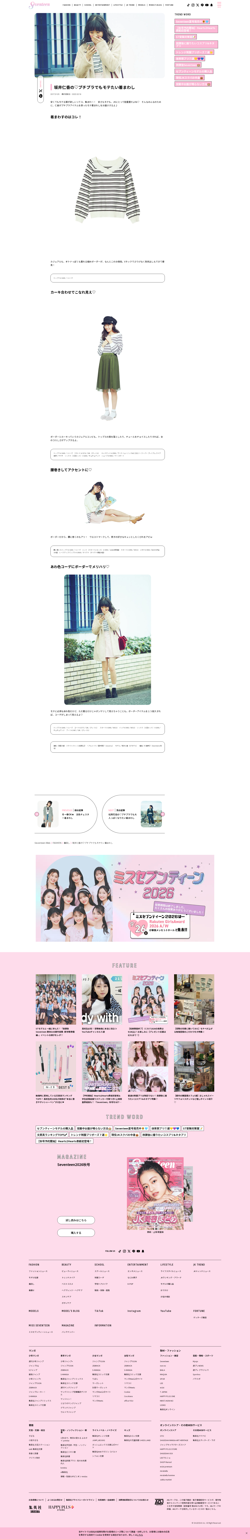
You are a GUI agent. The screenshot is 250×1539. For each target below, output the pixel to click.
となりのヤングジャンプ (71, 1403)
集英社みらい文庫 (131, 1435)
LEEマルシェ (165, 1457)
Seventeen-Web (42, 843)
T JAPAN (163, 1391)
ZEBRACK (33, 1387)
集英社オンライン (167, 1409)
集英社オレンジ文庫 (100, 1435)
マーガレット (98, 1383)
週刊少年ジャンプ (36, 1361)
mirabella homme (167, 1475)
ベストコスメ (67, 1283)
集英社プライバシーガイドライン (80, 1499)
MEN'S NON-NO (166, 1400)
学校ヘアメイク (101, 1283)
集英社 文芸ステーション (39, 1444)
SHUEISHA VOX (166, 1453)
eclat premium (166, 1466)
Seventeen (164, 1361)
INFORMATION (103, 1325)
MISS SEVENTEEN (39, 1325)
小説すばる (33, 1440)
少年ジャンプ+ (35, 1378)
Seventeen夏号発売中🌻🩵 (192, 21)
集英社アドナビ (199, 1435)
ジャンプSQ (34, 1365)
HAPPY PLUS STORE (168, 1449)
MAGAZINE (68, 1325)
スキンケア (66, 1296)
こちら (140, 1534)
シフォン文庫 (98, 1456)
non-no (163, 1365)
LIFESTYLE (118, 5)
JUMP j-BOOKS (98, 1440)
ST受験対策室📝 (185, 37)
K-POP (130, 1283)
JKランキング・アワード (171, 1277)
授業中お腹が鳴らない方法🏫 (193, 84)
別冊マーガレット (99, 1387)
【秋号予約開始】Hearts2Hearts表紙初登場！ (195, 29)
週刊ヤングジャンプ (69, 1387)
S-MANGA (33, 1396)
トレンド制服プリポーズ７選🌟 (194, 52)
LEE (161, 1383)
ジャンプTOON (35, 1383)
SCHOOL (87, 5)
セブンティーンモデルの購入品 (194, 71)
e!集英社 (64, 1472)
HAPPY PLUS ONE (167, 1396)
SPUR (162, 1378)
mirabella (164, 1471)
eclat (162, 1387)
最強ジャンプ (34, 1374)
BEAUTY (77, 5)
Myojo (195, 1361)
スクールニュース (102, 1271)
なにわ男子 (132, 1277)
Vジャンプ (33, 1370)
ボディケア (66, 1303)
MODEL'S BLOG (155, 5)
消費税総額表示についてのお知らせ (133, 1499)
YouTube (166, 1311)
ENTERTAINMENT (102, 5)
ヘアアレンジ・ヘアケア (72, 1290)
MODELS (141, 5)
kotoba (64, 1467)
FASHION (66, 5)
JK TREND (130, 5)
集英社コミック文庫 (37, 1405)
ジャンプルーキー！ (37, 1391)
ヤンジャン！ (66, 1399)
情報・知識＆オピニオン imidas (74, 1476)
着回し (67, 843)
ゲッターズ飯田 (199, 1317)
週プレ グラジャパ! (201, 1370)
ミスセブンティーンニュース (41, 1332)
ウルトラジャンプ (68, 1412)
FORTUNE (169, 5)
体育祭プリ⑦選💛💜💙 (190, 58)
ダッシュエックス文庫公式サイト (105, 1446)
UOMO (163, 1405)
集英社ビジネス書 (68, 1452)
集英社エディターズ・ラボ (204, 1440)
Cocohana (128, 1396)
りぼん (95, 1378)
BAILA (162, 1370)
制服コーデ (99, 1277)
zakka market (166, 1479)
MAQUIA (163, 1374)
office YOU (128, 1400)
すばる (31, 1435)
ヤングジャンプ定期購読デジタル (74, 1393)
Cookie (127, 1391)
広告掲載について (36, 1499)
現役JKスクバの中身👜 (189, 77)
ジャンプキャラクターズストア (173, 1444)
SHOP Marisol (166, 1462)
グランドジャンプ (68, 1407)
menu (219, 7)
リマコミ (96, 1396)
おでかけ (164, 1290)
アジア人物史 (34, 1457)
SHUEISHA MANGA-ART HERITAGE (174, 1440)
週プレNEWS (198, 1365)
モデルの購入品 (167, 1283)
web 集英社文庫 (35, 1449)
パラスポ (196, 1378)
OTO (162, 1435)
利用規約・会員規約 (106, 1499)
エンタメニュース (135, 1271)
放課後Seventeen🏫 (188, 65)
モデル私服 (33, 1277)
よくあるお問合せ (54, 1499)
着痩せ (31, 1290)
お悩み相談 (165, 1296)
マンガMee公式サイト (101, 1391)
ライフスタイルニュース (171, 1271)
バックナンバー (68, 1332)
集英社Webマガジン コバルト (104, 1451)
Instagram (134, 1311)
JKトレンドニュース (202, 1271)
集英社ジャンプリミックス (40, 1400)
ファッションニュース (38, 1271)
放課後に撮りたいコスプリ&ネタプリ (195, 44)
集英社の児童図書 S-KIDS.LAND (137, 1440)
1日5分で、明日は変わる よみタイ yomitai (74, 1439)
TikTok (99, 1311)
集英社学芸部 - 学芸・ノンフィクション (74, 1446)
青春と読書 (33, 1453)
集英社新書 (65, 1456)
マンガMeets (97, 1400)
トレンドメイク (68, 1277)
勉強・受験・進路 (102, 1290)
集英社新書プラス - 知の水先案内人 (74, 1462)
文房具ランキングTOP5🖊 (52, 1135)
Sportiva (196, 1374)
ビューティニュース (70, 1271)
